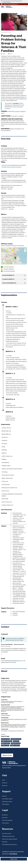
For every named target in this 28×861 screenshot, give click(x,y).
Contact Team (13, 859)
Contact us (4, 782)
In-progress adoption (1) (8, 279)
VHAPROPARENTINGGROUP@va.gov (13, 660)
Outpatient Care (15, 743)
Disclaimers (5, 815)
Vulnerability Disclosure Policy (9, 844)
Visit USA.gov (13, 854)
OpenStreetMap (19, 263)
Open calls (4, 817)
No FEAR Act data (6, 833)
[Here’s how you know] (14, 1)
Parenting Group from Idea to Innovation (11, 167)
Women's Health (15, 745)
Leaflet (14, 263)
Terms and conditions (7, 820)
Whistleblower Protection (8, 836)
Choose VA (4, 785)
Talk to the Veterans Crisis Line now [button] (11, 4)
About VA (4, 796)
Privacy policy (5, 823)
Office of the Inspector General (9, 839)
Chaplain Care (5, 739)
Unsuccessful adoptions (9, 271)
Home (3, 780)
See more (4, 160)
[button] (13, 250)
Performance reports (7, 801)
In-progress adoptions (8, 269)
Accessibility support (7, 798)
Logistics (16, 741)
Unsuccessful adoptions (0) (9, 283)
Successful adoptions (8, 267)
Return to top (7, 755)
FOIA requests (5, 804)
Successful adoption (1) (8, 275)
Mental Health (6, 743)
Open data (4, 841)
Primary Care (5, 745)
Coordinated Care (16, 739)
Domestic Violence (7, 741)
